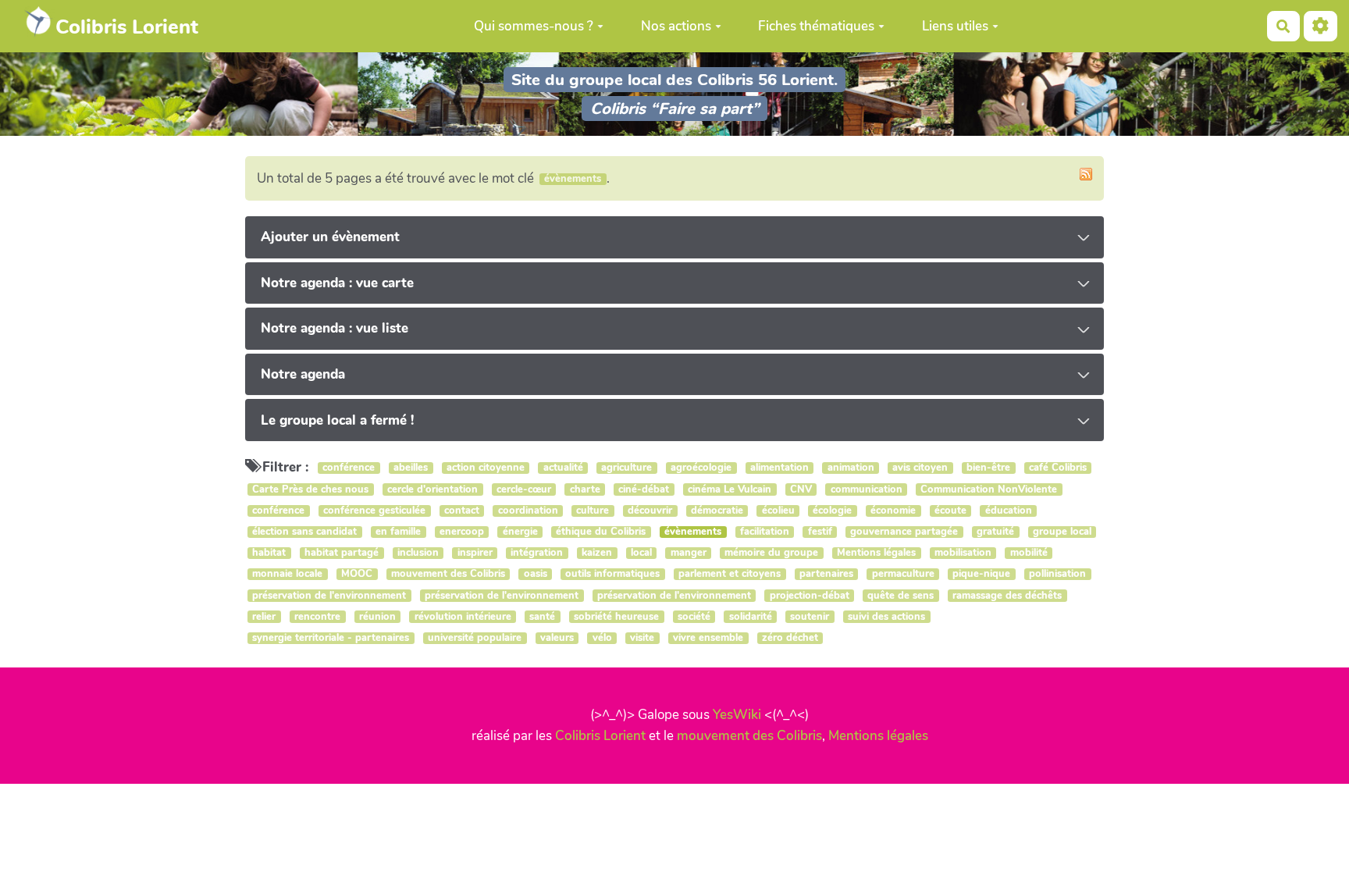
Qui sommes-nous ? (533, 26)
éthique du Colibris (601, 532)
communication (866, 489)
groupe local (1062, 532)
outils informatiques (612, 574)
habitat (269, 553)
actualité (563, 468)
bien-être (988, 468)
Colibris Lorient (600, 736)
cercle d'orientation (432, 489)
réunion (377, 616)
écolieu (778, 511)
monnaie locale (287, 574)
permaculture (903, 574)
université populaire (474, 638)
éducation (1008, 511)
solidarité (750, 616)
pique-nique (981, 574)
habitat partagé (341, 553)
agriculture (626, 468)
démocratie (717, 511)
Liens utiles (955, 26)
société (694, 616)
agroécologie (701, 468)
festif (820, 532)
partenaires (826, 574)
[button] (1320, 26)
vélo (602, 638)
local (641, 553)
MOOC (356, 574)
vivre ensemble (708, 638)
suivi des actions (886, 616)
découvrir (650, 511)
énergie (520, 532)
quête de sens (900, 595)
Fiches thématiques (816, 26)
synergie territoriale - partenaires (330, 638)
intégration (537, 553)
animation (851, 468)
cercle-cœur (524, 489)
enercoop (462, 532)
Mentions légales (876, 553)
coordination (528, 511)
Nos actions (676, 26)
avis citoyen (920, 468)
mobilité (1029, 553)
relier (264, 616)
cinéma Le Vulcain (729, 489)
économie (893, 511)
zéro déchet (790, 638)
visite (642, 638)
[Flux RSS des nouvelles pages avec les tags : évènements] (1086, 174)
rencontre (317, 616)
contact (461, 511)
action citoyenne (486, 468)
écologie (832, 511)
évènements (692, 532)
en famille (398, 532)
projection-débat (809, 595)
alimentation (779, 468)
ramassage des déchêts (1007, 595)
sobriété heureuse (616, 616)
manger (689, 553)
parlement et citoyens (729, 574)
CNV (801, 489)
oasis (535, 574)
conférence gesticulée (374, 511)
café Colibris (1058, 468)
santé (542, 616)
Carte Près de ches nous (310, 489)
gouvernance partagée (904, 532)
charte (585, 489)
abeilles (410, 468)
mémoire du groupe (771, 553)
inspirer (475, 553)
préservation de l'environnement (329, 595)
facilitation (764, 532)
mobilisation (962, 553)
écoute (950, 511)
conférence (348, 468)
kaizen (597, 553)
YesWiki (737, 715)
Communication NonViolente (988, 489)
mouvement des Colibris (448, 574)
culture (592, 511)
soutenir (809, 616)
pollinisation (1057, 574)
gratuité (995, 532)
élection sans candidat (304, 532)
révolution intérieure (463, 616)
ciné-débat (643, 489)
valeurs (557, 638)
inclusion (418, 553)
